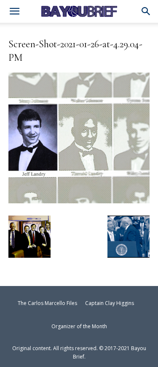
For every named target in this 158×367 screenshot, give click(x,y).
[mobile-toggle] (14, 12)
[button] (146, 12)
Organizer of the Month (79, 326)
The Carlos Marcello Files (47, 303)
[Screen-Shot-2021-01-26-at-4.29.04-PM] (79, 199)
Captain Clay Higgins (109, 303)
